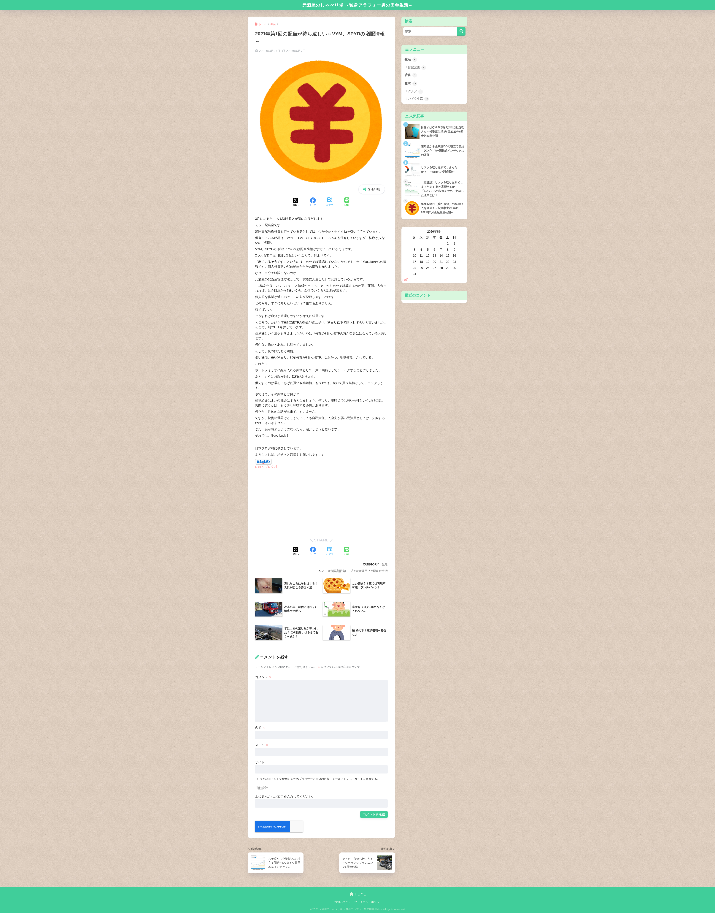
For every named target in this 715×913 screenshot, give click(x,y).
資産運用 (362, 571)
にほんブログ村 (266, 467)
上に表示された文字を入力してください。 (285, 796)
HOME (360, 894)
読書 (410, 75)
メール (262, 745)
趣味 (410, 83)
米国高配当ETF (340, 571)
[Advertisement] (286, 503)
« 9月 (405, 280)
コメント (263, 677)
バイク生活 (418, 98)
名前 (260, 728)
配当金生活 (380, 571)
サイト (260, 762)
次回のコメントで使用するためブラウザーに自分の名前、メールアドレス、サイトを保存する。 (320, 778)
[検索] (461, 31)
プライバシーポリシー (368, 902)
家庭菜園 (416, 67)
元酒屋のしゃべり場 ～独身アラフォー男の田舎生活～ (357, 5)
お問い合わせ (342, 902)
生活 (385, 564)
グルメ (415, 91)
